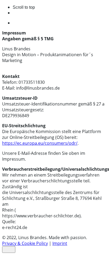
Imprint (59, 243)
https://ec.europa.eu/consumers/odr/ (40, 143)
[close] (8, 249)
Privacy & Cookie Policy (25, 243)
